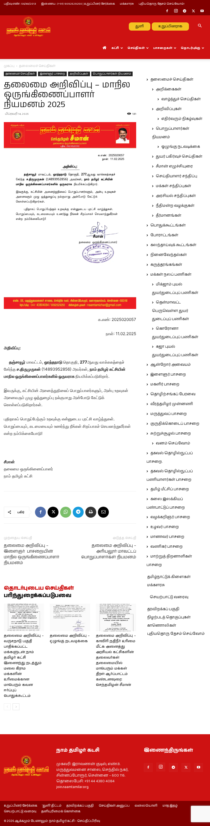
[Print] (90, 512)
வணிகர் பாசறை (166, 547)
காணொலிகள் (161, 626)
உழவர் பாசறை (164, 527)
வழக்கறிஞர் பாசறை (170, 517)
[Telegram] (184, 11)
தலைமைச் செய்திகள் (20, 74)
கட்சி (115, 48)
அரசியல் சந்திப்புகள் (176, 196)
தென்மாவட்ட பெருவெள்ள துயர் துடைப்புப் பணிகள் (170, 310)
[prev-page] (7, 706)
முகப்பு (9, 66)
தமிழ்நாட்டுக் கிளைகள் (169, 577)
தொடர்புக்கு (190, 48)
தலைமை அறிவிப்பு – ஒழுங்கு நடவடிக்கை (70, 638)
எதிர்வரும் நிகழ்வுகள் (181, 119)
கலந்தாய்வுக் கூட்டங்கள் (173, 245)
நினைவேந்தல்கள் (168, 255)
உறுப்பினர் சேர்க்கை (20, 805)
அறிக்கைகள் (168, 89)
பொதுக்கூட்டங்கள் (168, 225)
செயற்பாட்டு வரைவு (169, 597)
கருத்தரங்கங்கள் (166, 265)
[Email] (103, 512)
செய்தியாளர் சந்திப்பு (176, 176)
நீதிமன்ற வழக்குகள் (175, 206)
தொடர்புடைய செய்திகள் (39, 588)
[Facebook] (167, 11)
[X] (193, 11)
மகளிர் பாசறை (164, 384)
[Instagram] (176, 11)
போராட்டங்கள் (164, 235)
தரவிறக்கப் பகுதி (163, 609)
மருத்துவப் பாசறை (168, 414)
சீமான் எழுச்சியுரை (174, 166)
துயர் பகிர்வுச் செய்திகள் (179, 157)
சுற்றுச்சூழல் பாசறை (170, 433)
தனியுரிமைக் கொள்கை (60, 811)
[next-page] (16, 706)
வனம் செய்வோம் (173, 443)
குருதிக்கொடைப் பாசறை (174, 424)
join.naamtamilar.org (72, 787)
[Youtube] (202, 11)
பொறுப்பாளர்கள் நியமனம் (112, 74)
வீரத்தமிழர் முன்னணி (171, 404)
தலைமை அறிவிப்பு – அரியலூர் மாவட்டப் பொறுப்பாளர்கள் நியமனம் (108, 551)
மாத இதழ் (170, 805)
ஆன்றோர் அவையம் (170, 365)
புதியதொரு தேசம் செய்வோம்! (162, 3)
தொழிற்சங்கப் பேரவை (173, 394)
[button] (199, 26)
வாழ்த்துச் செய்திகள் (181, 99)
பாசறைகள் (162, 48)
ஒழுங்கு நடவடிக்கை (180, 147)
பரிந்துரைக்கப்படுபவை (37, 595)
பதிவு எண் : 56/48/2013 (20, 3)
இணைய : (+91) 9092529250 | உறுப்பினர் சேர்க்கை (78, 3)
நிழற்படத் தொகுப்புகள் (169, 617)
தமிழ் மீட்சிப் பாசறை (169, 489)
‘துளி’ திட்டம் (52, 805)
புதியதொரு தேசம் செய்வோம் (176, 634)
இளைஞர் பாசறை (52, 74)
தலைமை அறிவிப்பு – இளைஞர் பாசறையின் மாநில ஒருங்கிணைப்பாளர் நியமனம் (31, 554)
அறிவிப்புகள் (79, 74)
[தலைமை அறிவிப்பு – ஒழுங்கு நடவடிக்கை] (70, 617)
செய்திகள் (136, 48)
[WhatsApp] (65, 512)
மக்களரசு (127, 3)
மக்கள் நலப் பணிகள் (170, 275)
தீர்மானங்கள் (168, 216)
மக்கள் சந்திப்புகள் (173, 186)
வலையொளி (146, 805)
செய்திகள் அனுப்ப (114, 805)
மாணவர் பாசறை (167, 537)
